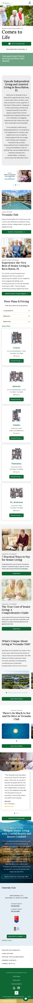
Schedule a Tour (8, 1001)
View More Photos (16, 699)
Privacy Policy (16, 980)
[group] (16, 176)
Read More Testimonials (16, 818)
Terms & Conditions (16, 983)
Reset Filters (6, 326)
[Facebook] (16, 993)
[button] (6, 692)
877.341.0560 (16, 976)
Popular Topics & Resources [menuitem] (13, 957)
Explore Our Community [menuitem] (11, 950)
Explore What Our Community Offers (16, 877)
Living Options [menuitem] (7, 953)
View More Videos (17, 746)
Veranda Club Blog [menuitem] (9, 960)
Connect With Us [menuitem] (8, 963)
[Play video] (15, 731)
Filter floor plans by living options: (16, 305)
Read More (16, 573)
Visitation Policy (7, 940)
